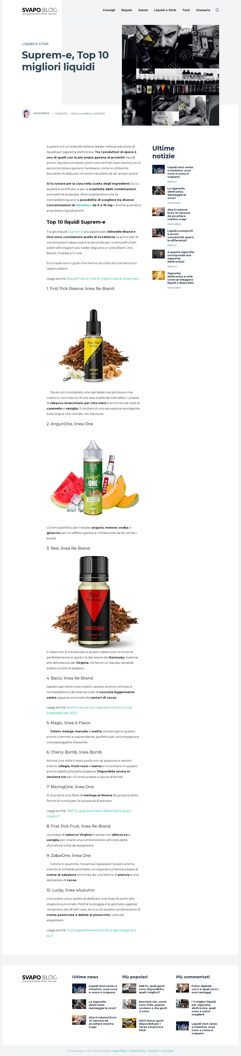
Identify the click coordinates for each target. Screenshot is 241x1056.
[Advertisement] (120, 47)
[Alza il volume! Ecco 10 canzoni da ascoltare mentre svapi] (158, 211)
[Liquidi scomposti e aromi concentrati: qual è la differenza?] (158, 232)
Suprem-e (75, 231)
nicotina (82, 205)
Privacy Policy (137, 1050)
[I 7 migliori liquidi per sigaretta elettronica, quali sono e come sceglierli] (182, 1003)
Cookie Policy (119, 1050)
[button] (217, 10)
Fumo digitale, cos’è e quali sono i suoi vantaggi (205, 989)
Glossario (153, 1050)
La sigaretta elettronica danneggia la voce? (176, 193)
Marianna (41, 113)
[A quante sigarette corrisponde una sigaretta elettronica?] (158, 254)
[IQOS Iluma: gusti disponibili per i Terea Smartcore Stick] (129, 1023)
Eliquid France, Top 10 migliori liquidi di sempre (103, 278)
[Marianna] (27, 113)
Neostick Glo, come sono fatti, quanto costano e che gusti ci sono (153, 1006)
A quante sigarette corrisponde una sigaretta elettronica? (180, 256)
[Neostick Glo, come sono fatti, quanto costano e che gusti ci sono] (129, 1004)
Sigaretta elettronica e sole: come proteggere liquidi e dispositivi (180, 278)
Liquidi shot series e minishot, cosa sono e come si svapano (180, 172)
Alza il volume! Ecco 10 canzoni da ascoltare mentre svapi (178, 214)
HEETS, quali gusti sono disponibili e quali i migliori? (151, 989)
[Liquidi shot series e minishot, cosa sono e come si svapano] (158, 169)
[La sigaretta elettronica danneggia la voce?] (158, 190)
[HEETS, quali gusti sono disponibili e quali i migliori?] (129, 988)
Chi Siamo (168, 1050)
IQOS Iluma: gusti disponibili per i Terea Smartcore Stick (151, 1025)
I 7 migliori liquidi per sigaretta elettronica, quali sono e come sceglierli (204, 1008)
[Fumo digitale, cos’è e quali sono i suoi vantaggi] (182, 988)
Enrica (172, 181)
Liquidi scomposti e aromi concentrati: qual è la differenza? (180, 235)
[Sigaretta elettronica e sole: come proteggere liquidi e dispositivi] (158, 275)
